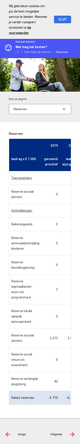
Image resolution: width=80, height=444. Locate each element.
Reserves (62, 52)
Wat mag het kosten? (38, 52)
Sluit (62, 19)
